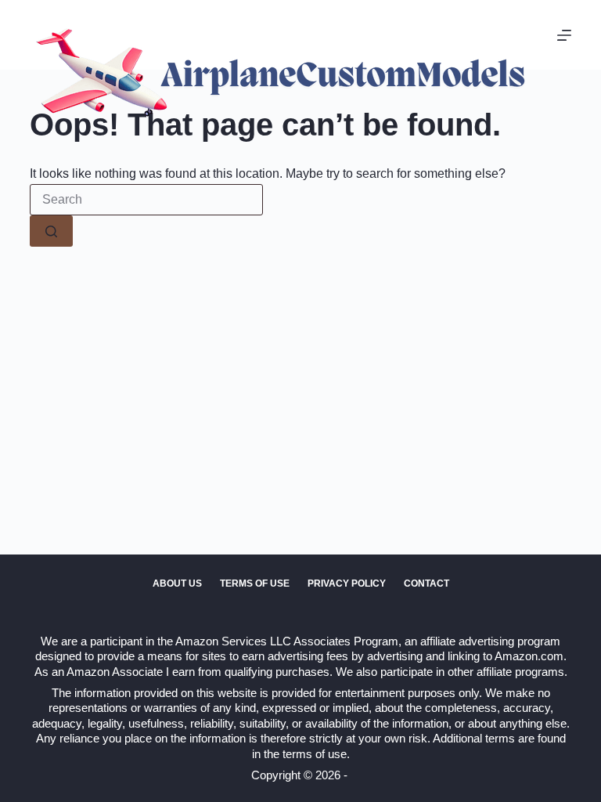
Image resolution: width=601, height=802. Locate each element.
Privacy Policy (347, 583)
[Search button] (51, 231)
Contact (426, 583)
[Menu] (564, 35)
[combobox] (146, 199)
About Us (177, 583)
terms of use (315, 753)
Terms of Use (255, 583)
